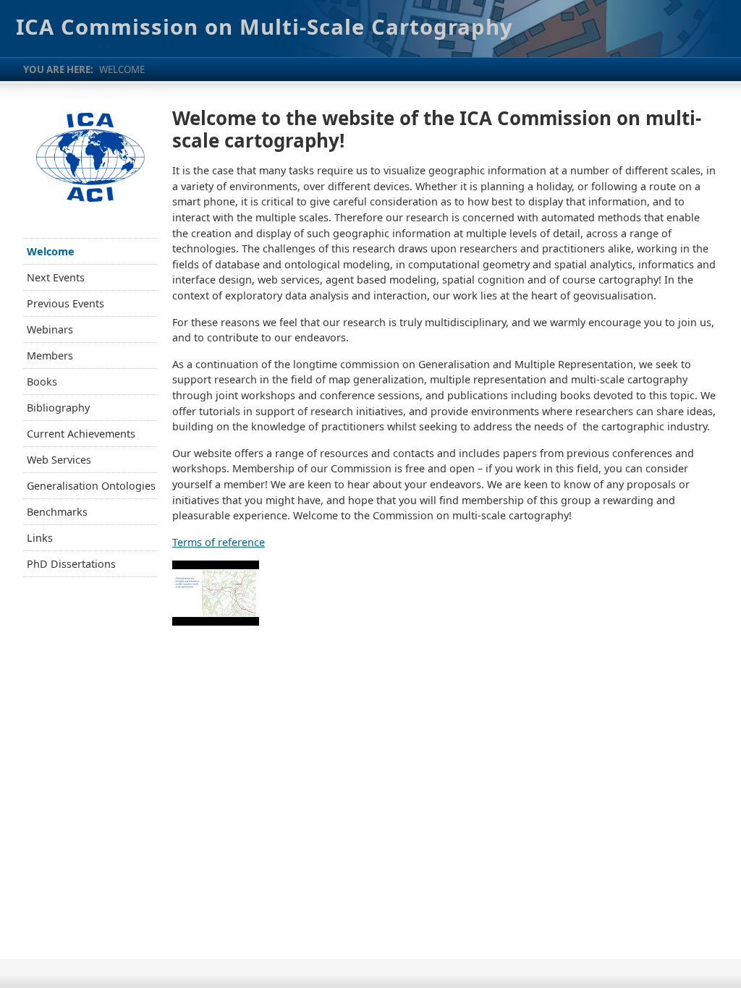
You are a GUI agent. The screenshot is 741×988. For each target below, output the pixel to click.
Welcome (51, 251)
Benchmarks (57, 512)
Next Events (56, 277)
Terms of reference (218, 542)
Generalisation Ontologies (91, 486)
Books (42, 381)
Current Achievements (81, 433)
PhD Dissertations (71, 564)
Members (50, 355)
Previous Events (65, 303)
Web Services (59, 460)
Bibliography (58, 407)
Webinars (50, 329)
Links (40, 538)
